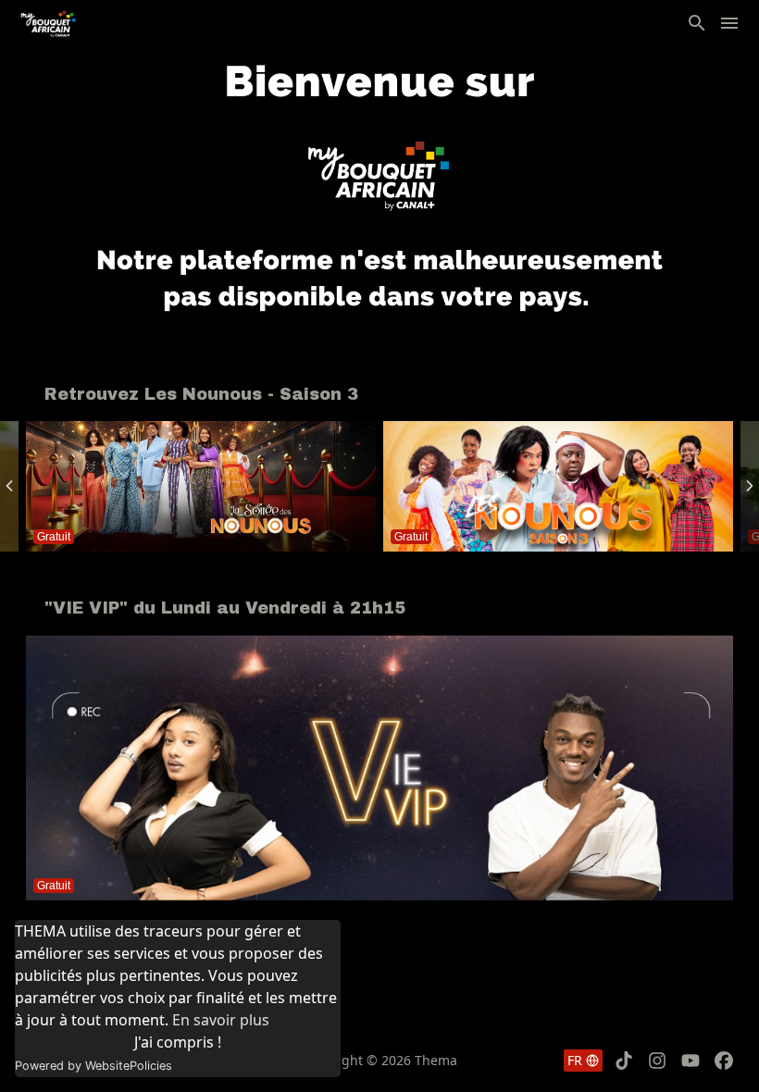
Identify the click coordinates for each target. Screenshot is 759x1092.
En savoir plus (220, 1020)
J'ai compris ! (177, 1042)
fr (574, 1060)
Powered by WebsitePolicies (93, 1066)
